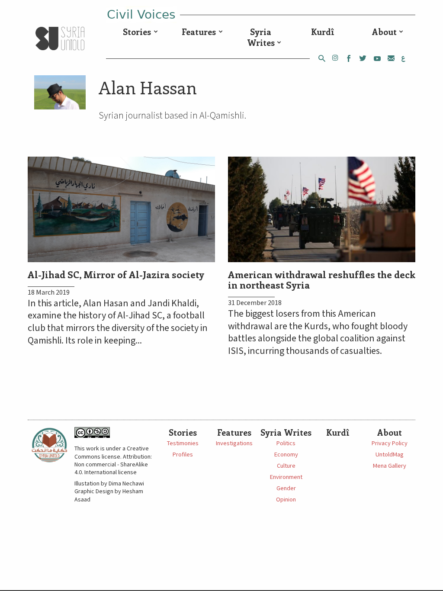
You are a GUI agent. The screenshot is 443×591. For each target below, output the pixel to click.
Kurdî (322, 31)
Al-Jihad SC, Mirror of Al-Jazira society (116, 274)
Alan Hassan (148, 87)
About (384, 31)
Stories (137, 31)
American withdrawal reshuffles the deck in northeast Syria (321, 279)
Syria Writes (261, 37)
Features (199, 31)
